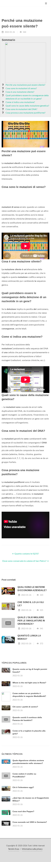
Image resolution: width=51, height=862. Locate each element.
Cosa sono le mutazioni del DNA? (21, 109)
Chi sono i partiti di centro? (25, 707)
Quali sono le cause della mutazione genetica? (27, 106)
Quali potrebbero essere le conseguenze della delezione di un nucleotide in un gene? (27, 97)
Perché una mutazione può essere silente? (25, 85)
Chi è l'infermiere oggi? (23, 787)
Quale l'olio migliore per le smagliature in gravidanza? (31, 620)
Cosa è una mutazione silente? (20, 92)
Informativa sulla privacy (32, 849)
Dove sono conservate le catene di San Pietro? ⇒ (25, 561)
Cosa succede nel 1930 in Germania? (30, 822)
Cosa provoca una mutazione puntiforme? (25, 113)
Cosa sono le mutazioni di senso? (21, 88)
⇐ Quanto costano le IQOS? (25, 554)
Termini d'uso (13, 849)
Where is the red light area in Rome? (29, 683)
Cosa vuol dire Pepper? (23, 811)
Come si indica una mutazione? (20, 102)
